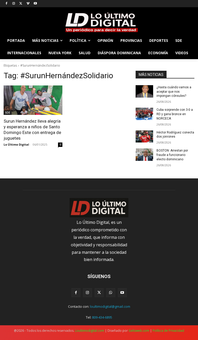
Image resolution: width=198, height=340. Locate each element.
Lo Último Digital (16, 144)
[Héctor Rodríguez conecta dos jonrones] (144, 136)
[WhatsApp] (110, 292)
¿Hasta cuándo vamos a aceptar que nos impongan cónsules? (173, 91)
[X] (21, 4)
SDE (7, 112)
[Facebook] (7, 4)
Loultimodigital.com (89, 330)
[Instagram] (14, 4)
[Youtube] (35, 4)
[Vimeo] (28, 4)
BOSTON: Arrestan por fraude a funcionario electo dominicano (172, 155)
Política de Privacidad (168, 330)
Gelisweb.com (139, 330)
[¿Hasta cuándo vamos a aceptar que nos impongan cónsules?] (144, 91)
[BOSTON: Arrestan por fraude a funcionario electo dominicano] (144, 154)
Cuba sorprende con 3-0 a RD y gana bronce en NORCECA (174, 114)
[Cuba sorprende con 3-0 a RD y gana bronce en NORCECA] (144, 114)
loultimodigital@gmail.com (110, 306)
